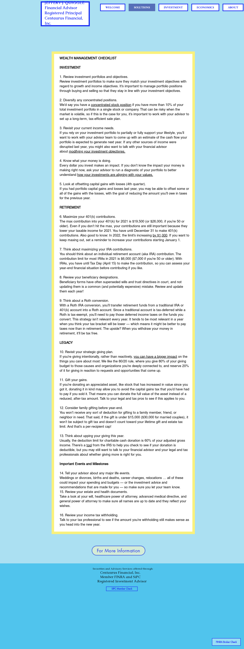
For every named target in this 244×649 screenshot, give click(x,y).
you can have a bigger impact (155, 357)
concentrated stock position (111, 105)
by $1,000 (160, 235)
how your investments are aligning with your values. (115, 175)
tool (89, 445)
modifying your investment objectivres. (97, 151)
